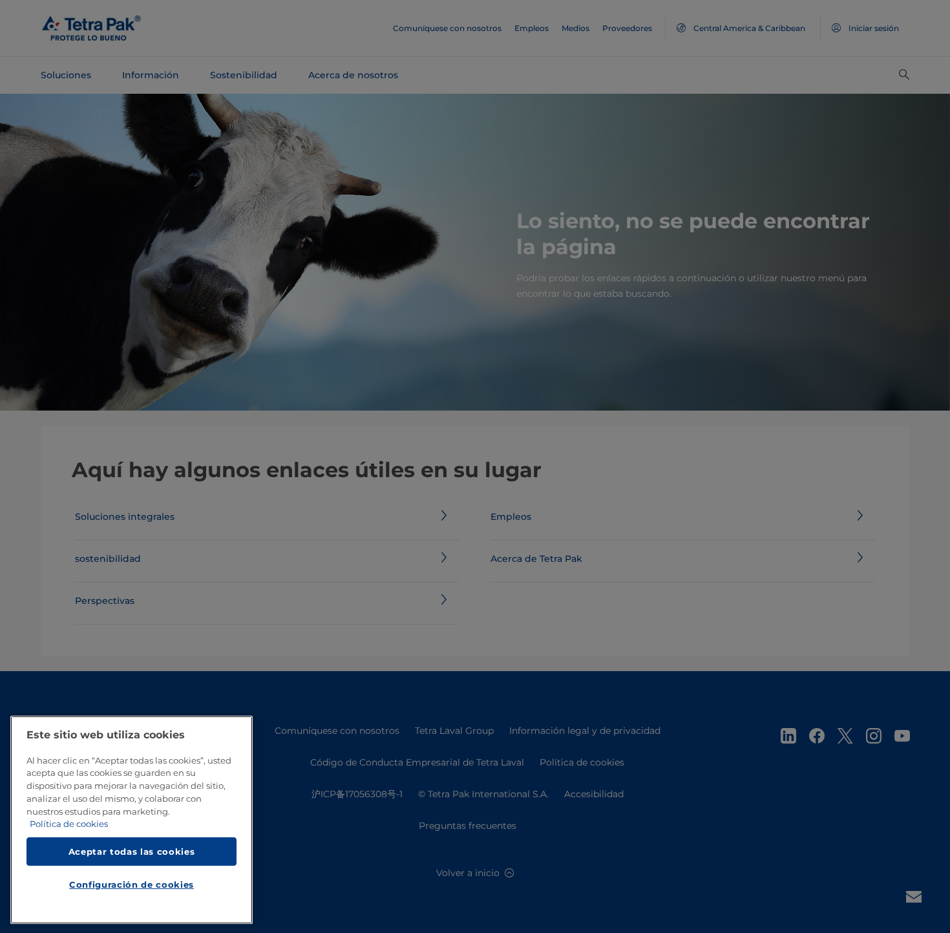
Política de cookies (69, 824)
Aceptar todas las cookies (132, 851)
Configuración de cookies (131, 885)
